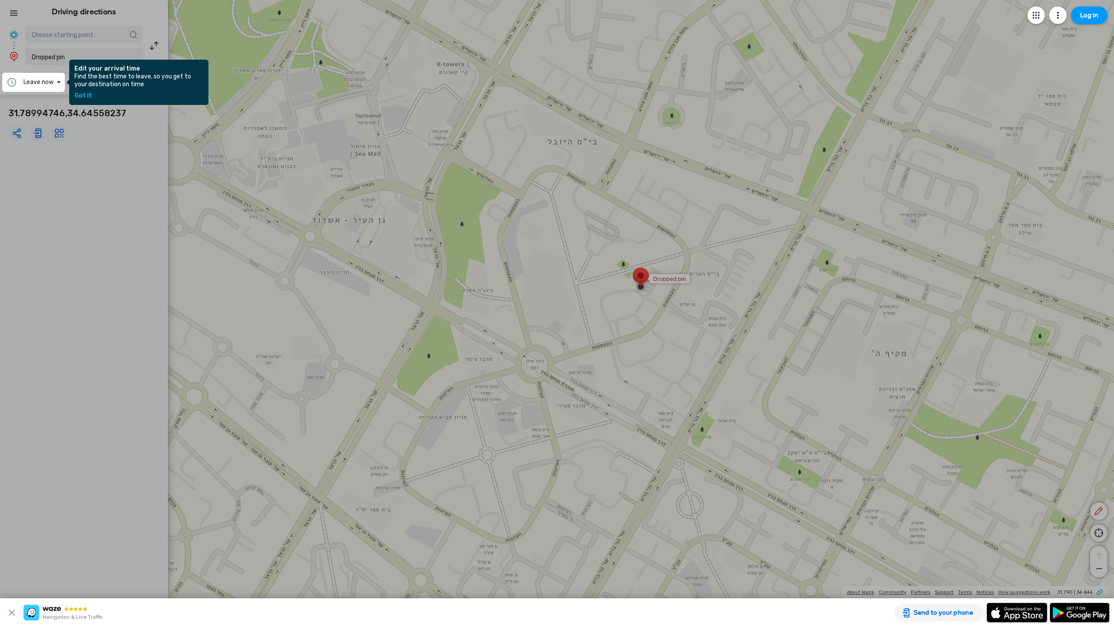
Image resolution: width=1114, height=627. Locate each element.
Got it (83, 95)
